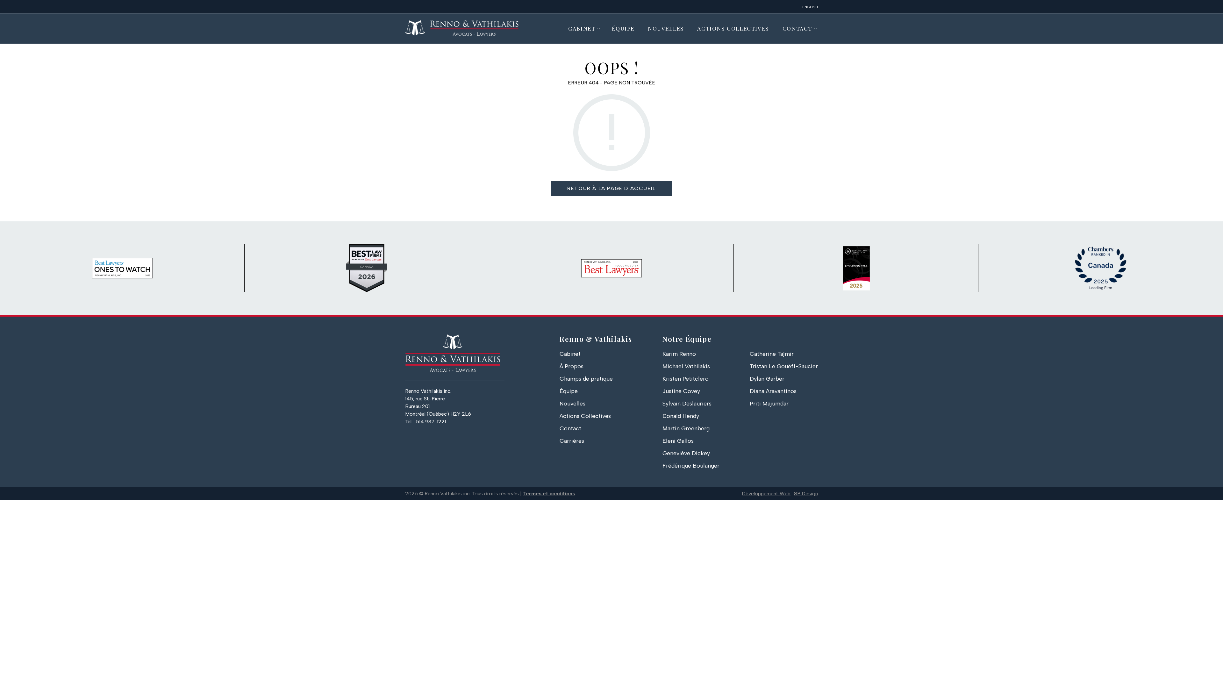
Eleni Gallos (678, 440)
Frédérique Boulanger (690, 465)
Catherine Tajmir (772, 353)
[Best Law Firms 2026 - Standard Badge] (367, 268)
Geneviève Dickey (686, 453)
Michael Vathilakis (686, 366)
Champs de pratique (586, 378)
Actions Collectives (733, 28)
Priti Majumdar (769, 403)
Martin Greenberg (686, 428)
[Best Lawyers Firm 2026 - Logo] (611, 268)
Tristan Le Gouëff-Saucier (784, 366)
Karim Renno (679, 353)
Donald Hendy (680, 415)
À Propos (571, 366)
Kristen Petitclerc (685, 378)
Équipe (623, 28)
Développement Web (766, 494)
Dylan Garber (767, 378)
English (810, 7)
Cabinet (581, 28)
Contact (797, 28)
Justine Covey (681, 391)
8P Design (806, 494)
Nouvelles (666, 28)
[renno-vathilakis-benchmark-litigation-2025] (856, 268)
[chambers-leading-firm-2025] (1100, 268)
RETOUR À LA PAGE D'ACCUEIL (611, 188)
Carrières (572, 440)
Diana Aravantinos (773, 391)
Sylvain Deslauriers (687, 403)
